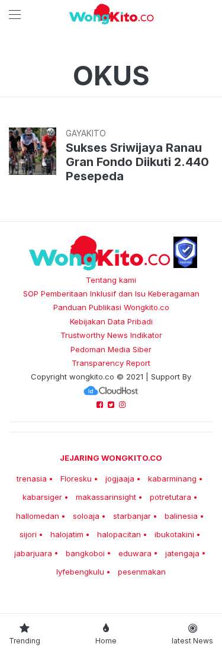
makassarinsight (106, 497)
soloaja (86, 516)
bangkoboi (85, 553)
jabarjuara (33, 553)
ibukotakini (174, 534)
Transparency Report (111, 363)
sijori (28, 534)
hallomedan (37, 516)
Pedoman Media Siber (111, 349)
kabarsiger (42, 497)
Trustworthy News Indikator (111, 335)
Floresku (76, 478)
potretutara (170, 497)
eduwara (135, 553)
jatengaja (182, 553)
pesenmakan (142, 571)
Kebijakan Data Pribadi (111, 321)
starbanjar (132, 516)
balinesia (181, 516)
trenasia (32, 478)
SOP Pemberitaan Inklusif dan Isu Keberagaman (111, 293)
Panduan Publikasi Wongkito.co (111, 307)
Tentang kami (111, 280)
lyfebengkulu (80, 571)
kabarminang (172, 478)
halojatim (66, 534)
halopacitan (119, 534)
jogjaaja (119, 478)
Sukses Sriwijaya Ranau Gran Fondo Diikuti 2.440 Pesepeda (137, 162)
